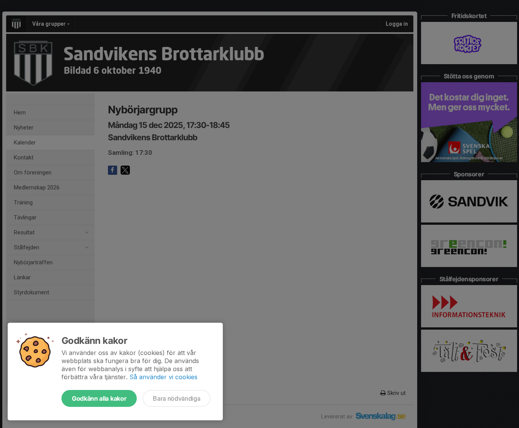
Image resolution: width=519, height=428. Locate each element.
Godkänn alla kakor (99, 398)
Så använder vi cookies (163, 377)
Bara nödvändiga (176, 398)
